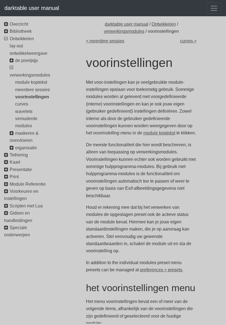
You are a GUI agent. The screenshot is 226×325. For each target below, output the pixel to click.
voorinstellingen (32, 96)
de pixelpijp (26, 60)
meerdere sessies (32, 89)
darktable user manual (31, 8)
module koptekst (159, 133)
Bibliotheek (21, 31)
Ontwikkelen (164, 24)
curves (21, 104)
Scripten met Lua (26, 206)
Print (14, 176)
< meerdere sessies (105, 41)
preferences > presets (161, 269)
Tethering (19, 155)
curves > (188, 41)
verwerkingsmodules (124, 31)
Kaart (15, 162)
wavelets (24, 111)
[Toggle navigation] (214, 8)
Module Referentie (28, 184)
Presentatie (21, 169)
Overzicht (19, 24)
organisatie (26, 147)
